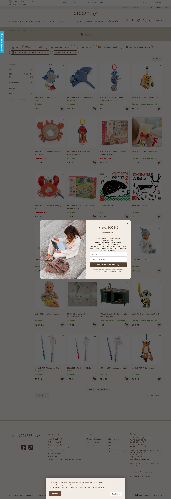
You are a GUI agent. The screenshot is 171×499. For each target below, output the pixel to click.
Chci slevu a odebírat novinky (108, 265)
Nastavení (55, 493)
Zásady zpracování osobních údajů (108, 271)
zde (103, 487)
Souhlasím (116, 494)
